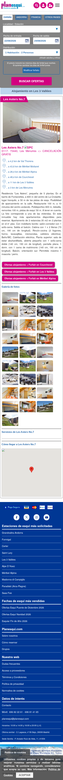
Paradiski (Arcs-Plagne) (14, 586)
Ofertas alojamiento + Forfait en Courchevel (28, 264)
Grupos (6, 649)
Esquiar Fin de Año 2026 (14, 621)
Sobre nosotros (10, 635)
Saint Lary (7, 552)
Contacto (6, 705)
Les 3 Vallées (9, 559)
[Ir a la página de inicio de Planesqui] (13, 8)
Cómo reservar (9, 642)
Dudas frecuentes (11, 663)
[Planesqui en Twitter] (27, 517)
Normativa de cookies (13, 690)
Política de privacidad (13, 683)
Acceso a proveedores (13, 670)
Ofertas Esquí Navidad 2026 (16, 614)
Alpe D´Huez (8, 566)
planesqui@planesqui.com (15, 718)
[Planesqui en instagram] (37, 517)
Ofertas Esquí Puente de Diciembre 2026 (23, 607)
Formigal (6, 539)
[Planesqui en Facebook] (17, 517)
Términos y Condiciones (14, 677)
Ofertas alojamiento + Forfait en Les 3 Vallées (29, 271)
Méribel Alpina (9, 572)
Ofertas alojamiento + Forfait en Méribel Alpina (30, 278)
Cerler (5, 546)
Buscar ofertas (31, 81)
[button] (31, 469)
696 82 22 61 (16, 712)
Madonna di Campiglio (13, 579)
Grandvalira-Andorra (12, 532)
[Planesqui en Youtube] (47, 517)
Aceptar (24, 775)
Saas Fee (7, 593)
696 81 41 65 (31, 712)
